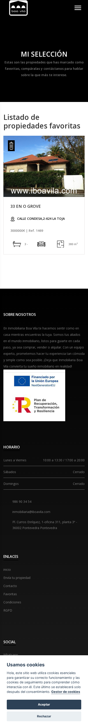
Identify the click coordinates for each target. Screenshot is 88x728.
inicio (7, 569)
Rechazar (44, 716)
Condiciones (12, 602)
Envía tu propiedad (16, 578)
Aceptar (44, 704)
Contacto (10, 586)
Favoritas (10, 594)
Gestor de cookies (65, 692)
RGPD (7, 610)
